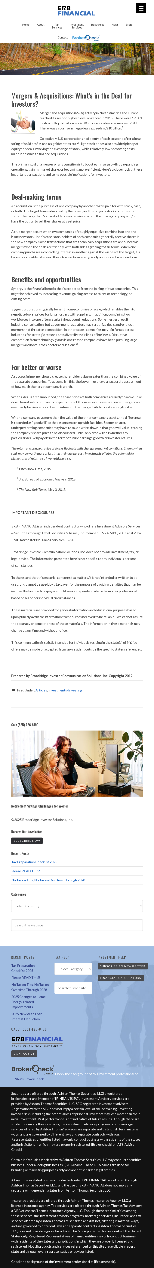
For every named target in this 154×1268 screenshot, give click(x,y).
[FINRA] (61, 1098)
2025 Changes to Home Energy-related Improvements (28, 1002)
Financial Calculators (120, 977)
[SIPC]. (75, 1098)
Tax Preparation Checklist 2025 (34, 862)
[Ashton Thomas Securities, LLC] (80, 1093)
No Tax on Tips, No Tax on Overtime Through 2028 (48, 880)
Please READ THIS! (25, 871)
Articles (41, 690)
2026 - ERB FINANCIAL (77, 11)
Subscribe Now (27, 840)
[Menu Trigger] (141, 8)
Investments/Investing (65, 690)
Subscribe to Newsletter (122, 966)
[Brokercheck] (101, 1144)
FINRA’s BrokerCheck (27, 1079)
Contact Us (24, 1053)
